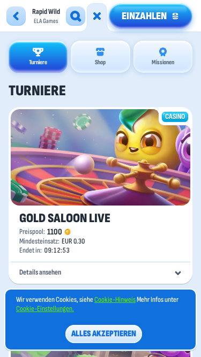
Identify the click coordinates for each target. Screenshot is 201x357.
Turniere (38, 62)
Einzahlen (144, 16)
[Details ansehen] (178, 273)
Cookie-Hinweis (115, 299)
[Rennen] (97, 16)
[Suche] (75, 16)
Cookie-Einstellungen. (45, 309)
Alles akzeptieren (103, 334)
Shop (100, 62)
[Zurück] (16, 16)
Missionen (163, 62)
